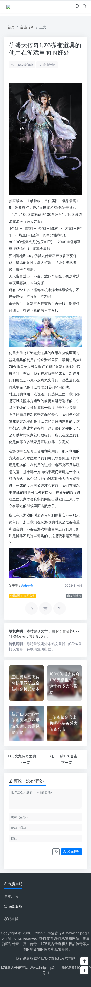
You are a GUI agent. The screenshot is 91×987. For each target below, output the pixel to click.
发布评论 (73, 852)
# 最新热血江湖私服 (22, 595)
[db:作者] (63, 631)
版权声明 (11, 919)
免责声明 (11, 896)
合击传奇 (27, 27)
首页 (11, 27)
